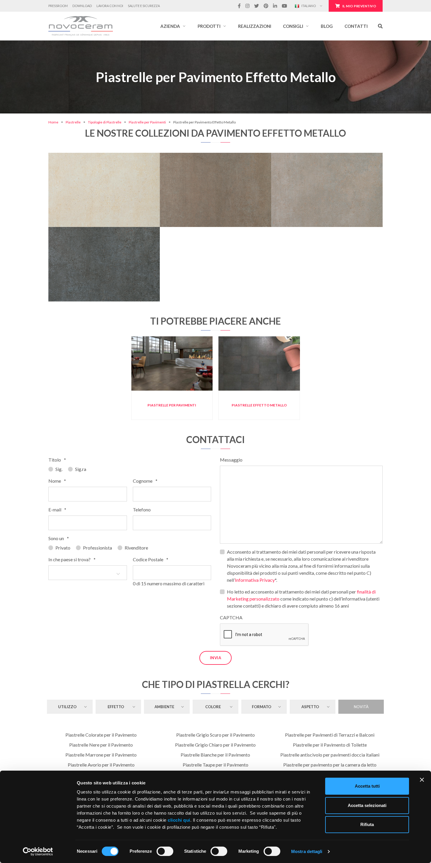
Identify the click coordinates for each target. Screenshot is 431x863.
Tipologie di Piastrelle (104, 122)
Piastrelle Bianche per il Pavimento (215, 754)
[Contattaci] (122, 164)
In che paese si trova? (72, 559)
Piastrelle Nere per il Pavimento (101, 744)
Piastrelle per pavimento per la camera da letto (329, 764)
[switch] (165, 851)
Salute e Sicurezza (144, 6)
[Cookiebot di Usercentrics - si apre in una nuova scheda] (38, 851)
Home (53, 122)
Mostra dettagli (307, 851)
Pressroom (58, 6)
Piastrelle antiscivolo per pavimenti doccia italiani (329, 754)
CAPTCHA (231, 617)
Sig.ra (80, 469)
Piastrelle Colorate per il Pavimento (101, 734)
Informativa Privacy (255, 580)
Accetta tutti (367, 786)
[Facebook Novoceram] (239, 6)
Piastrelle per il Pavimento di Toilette (330, 744)
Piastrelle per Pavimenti (147, 122)
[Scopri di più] (104, 164)
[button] (173, 26)
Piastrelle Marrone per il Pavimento (101, 754)
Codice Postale (150, 559)
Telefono (142, 509)
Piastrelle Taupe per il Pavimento (215, 764)
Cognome (145, 481)
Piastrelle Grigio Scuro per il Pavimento (215, 734)
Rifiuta (367, 824)
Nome (57, 481)
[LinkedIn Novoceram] (275, 6)
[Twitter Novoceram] (256, 6)
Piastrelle (73, 122)
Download (82, 6)
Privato (62, 547)
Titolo (57, 459)
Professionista (97, 547)
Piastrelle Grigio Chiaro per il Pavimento (215, 744)
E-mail (57, 509)
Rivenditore (136, 547)
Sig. (58, 469)
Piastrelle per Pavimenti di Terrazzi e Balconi (329, 734)
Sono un (58, 538)
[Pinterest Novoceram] (266, 6)
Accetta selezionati (367, 805)
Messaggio (231, 459)
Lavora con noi (109, 6)
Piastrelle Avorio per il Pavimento (101, 764)
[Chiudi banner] (422, 780)
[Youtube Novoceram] (284, 6)
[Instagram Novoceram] (247, 6)
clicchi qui (179, 820)
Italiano (308, 6)
